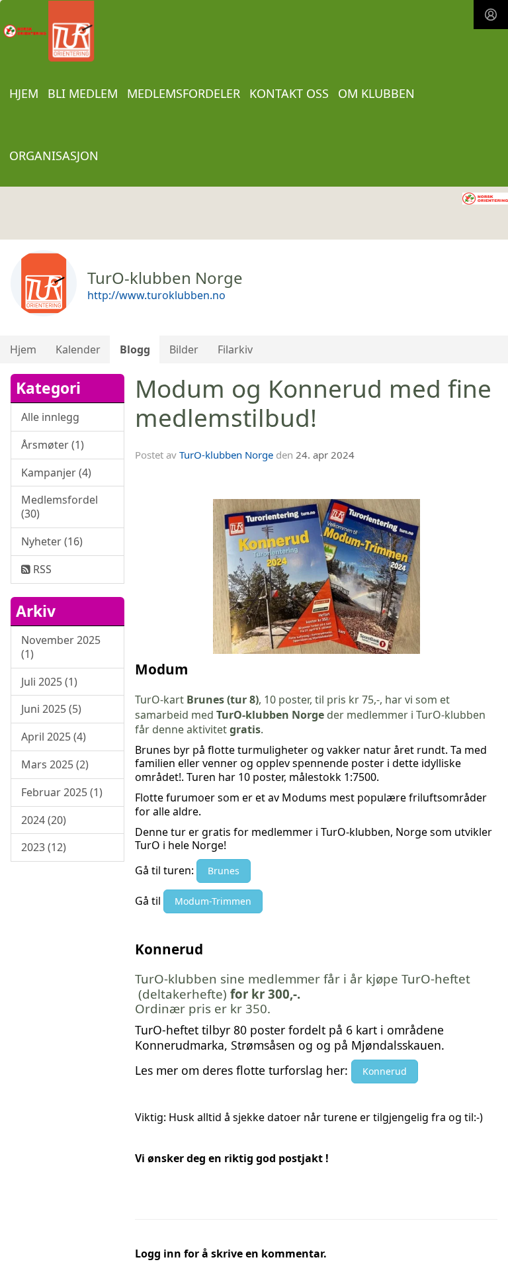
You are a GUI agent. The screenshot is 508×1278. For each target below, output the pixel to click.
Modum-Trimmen (213, 901)
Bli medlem (83, 93)
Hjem (23, 93)
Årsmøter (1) (52, 444)
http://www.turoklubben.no (156, 295)
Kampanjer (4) (56, 472)
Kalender (78, 349)
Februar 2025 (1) (62, 792)
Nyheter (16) (52, 541)
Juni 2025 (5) (51, 709)
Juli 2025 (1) (49, 681)
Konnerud (384, 1071)
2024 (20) (43, 820)
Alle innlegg (50, 417)
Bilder (183, 349)
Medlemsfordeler (183, 93)
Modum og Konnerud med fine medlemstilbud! (313, 403)
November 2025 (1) (61, 647)
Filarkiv (235, 349)
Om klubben (376, 93)
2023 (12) (43, 847)
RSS (41, 569)
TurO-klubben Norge (226, 454)
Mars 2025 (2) (55, 764)
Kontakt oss (289, 93)
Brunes (223, 870)
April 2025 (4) (53, 736)
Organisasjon (54, 155)
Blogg (135, 349)
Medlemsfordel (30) (59, 506)
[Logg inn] (491, 14)
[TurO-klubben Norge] (485, 198)
